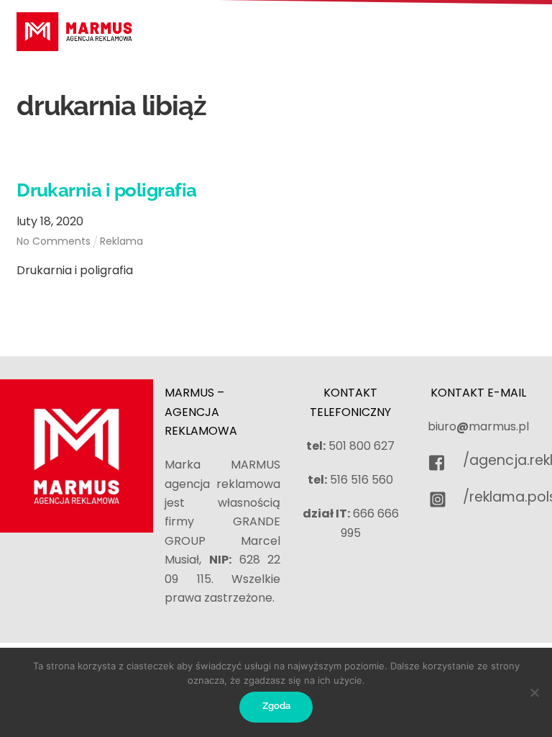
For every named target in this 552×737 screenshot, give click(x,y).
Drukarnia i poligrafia (107, 190)
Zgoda (276, 705)
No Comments (54, 241)
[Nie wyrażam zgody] (534, 692)
